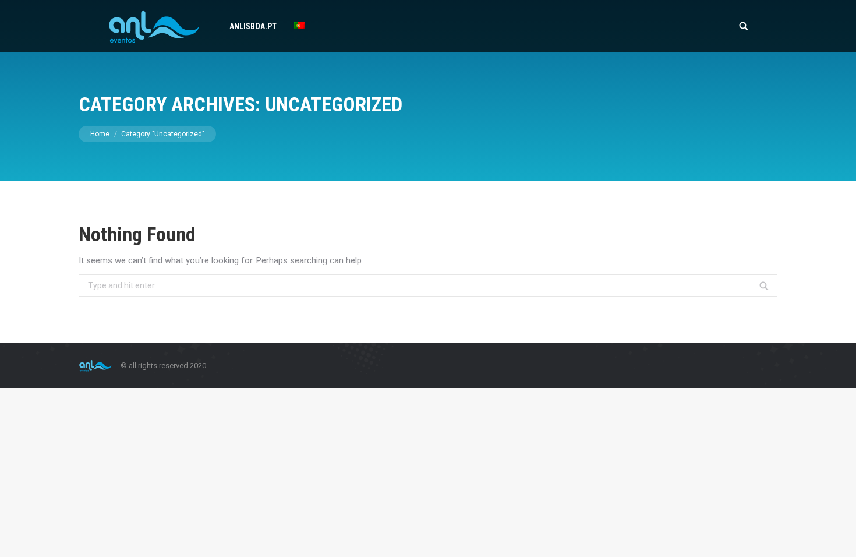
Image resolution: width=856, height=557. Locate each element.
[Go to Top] (837, 538)
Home (99, 134)
